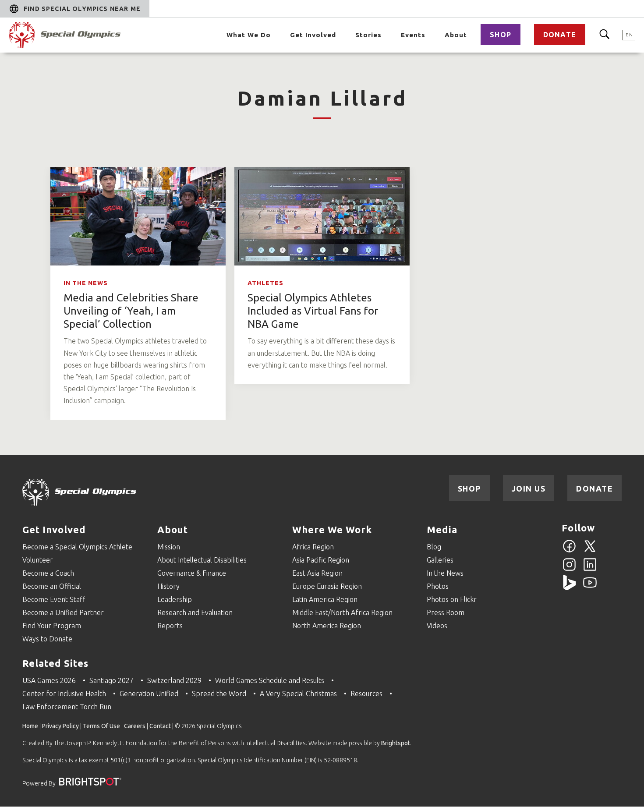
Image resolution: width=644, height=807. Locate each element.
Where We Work (332, 529)
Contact (160, 725)
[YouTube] (590, 587)
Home (30, 725)
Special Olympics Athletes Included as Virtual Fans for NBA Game (313, 311)
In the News (86, 283)
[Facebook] (569, 551)
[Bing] (569, 587)
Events (413, 35)
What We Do (248, 35)
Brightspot (395, 743)
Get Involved (313, 35)
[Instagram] (569, 569)
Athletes (265, 283)
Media (442, 529)
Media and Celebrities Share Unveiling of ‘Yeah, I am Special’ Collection (131, 311)
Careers (134, 725)
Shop (500, 35)
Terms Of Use (101, 725)
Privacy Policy (60, 725)
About (456, 35)
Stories (368, 35)
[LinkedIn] (590, 569)
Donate (559, 35)
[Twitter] (590, 551)
